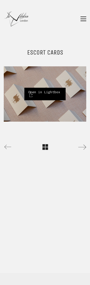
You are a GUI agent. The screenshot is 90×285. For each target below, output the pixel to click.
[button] (83, 18)
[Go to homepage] (16, 18)
